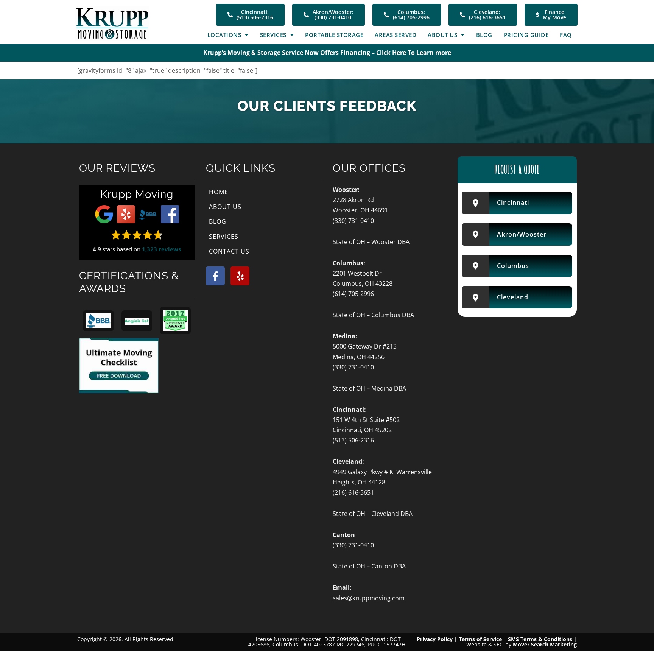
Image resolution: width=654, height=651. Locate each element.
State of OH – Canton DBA (369, 566)
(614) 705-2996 (353, 294)
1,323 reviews (161, 249)
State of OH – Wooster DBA (371, 242)
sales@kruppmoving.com (369, 598)
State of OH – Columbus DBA (373, 315)
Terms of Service (480, 639)
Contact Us (229, 251)
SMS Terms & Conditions (540, 639)
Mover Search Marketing (545, 644)
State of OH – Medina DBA (369, 388)
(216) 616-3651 (353, 492)
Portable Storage (334, 35)
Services (273, 35)
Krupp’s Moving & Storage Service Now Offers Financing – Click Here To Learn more (327, 52)
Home (218, 192)
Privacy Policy (435, 639)
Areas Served (395, 35)
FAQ (566, 35)
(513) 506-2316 (353, 440)
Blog (484, 35)
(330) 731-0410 (353, 220)
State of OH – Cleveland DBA (373, 513)
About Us (442, 35)
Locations (224, 35)
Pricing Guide (526, 35)
